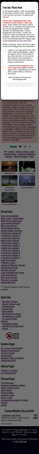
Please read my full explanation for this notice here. (19, 40)
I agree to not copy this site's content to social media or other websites (19, 84)
